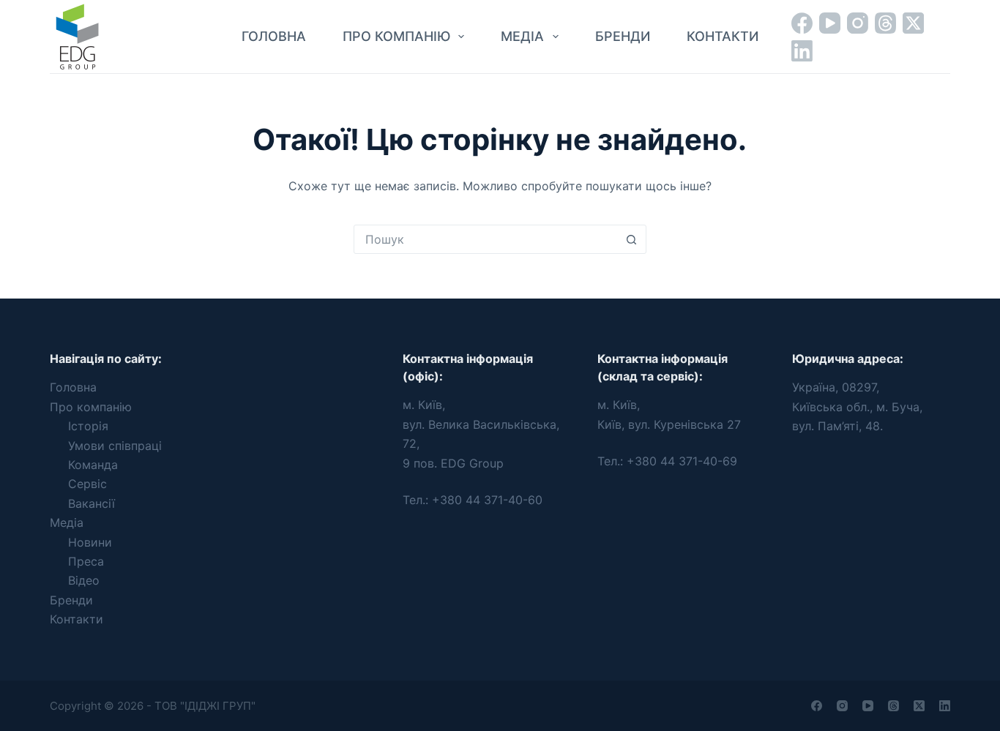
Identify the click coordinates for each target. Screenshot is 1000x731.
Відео (84, 580)
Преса (86, 561)
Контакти (722, 36)
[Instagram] (857, 23)
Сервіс (87, 483)
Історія (88, 426)
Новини (90, 542)
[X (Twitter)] (913, 23)
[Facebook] (802, 23)
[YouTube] (829, 23)
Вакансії (91, 503)
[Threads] (885, 23)
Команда (93, 464)
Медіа (522, 36)
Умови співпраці (115, 445)
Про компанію (396, 36)
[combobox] (486, 239)
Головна (274, 36)
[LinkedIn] (802, 50)
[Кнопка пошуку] (632, 239)
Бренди (622, 36)
